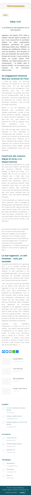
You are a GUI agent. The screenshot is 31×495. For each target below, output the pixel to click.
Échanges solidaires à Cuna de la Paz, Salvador (16, 423)
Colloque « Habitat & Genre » (14, 416)
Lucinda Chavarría (11, 437)
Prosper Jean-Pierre (20, 388)
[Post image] (6, 361)
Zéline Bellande (18, 378)
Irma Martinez (18, 369)
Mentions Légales (7, 489)
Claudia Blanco (18, 359)
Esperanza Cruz (10, 449)
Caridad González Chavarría (14, 443)
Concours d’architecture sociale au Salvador (15, 409)
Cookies (22, 492)
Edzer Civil (9, 475)
